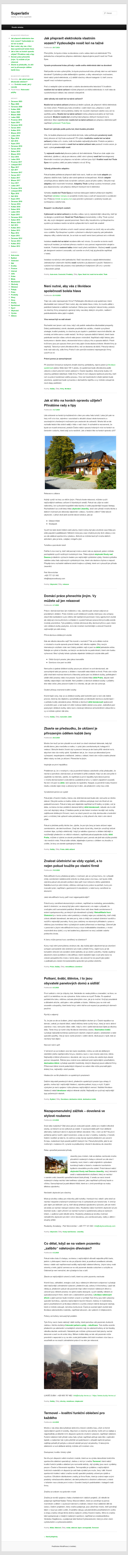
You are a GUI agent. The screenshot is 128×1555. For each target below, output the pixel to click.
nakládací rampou (59, 195)
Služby (52, 389)
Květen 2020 (15, 109)
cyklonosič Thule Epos (61, 123)
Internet (14, 271)
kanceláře (63, 717)
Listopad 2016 (16, 191)
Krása (13, 276)
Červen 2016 (15, 204)
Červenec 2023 (16, 101)
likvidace (68, 389)
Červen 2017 (15, 175)
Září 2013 (14, 225)
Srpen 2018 (15, 143)
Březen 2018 (15, 154)
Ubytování (53, 584)
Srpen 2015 (15, 214)
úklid (70, 717)
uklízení (72, 849)
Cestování (62, 274)
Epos (80, 274)
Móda (52, 1527)
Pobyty (13, 289)
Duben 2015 (15, 220)
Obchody (14, 284)
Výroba (13, 313)
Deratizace (65, 1099)
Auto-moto (54, 274)
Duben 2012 (15, 246)
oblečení (74, 1527)
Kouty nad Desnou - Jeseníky (73, 1232)
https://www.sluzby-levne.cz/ (104, 1395)
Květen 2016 (15, 206)
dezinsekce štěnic (75, 1099)
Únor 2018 (15, 156)
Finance (14, 268)
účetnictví (78, 966)
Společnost (15, 305)
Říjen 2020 (15, 104)
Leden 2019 (15, 135)
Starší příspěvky (51, 1536)
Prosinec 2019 (16, 120)
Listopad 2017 (16, 164)
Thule (105, 274)
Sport (80, 1527)
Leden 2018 (15, 159)
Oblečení (58, 1527)
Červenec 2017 (16, 172)
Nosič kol (86, 274)
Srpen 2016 (15, 199)
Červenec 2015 (16, 217)
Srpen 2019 (15, 122)
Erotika (13, 266)
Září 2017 (14, 170)
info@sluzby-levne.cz (82, 1395)
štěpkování (79, 1401)
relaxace (66, 584)
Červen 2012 (15, 241)
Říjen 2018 (15, 138)
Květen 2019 (15, 130)
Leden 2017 (15, 185)
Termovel (95, 1527)
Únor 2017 (15, 183)
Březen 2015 (15, 222)
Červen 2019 (15, 127)
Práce (52, 966)
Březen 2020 (15, 114)
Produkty (69, 274)
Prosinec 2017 (16, 162)
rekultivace (70, 1401)
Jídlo (13, 273)
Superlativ (20, 13)
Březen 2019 (15, 133)
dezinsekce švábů (89, 1099)
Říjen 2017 (15, 167)
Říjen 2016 (15, 193)
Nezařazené (15, 281)
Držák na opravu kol (63, 198)
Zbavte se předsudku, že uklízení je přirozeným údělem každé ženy (22, 67)
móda (68, 1527)
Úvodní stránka (17, 27)
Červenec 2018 (16, 146)
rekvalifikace (69, 966)
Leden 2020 (15, 117)
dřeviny (63, 1401)
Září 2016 (14, 196)
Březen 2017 (15, 180)
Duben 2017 (15, 178)
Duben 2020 (15, 112)
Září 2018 (14, 141)
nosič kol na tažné (96, 274)
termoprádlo (86, 1527)
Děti (12, 263)
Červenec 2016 (16, 201)
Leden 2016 (15, 212)
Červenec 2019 (16, 125)
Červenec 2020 (16, 106)
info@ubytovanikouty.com (105, 1226)
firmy (62, 389)
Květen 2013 (15, 227)
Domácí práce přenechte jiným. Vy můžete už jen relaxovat (20, 59)
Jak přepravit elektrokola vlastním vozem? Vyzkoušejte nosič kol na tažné (22, 41)
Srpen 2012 (15, 235)
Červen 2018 (15, 148)
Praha (62, 849)
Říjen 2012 (15, 233)
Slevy (13, 297)
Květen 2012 (15, 243)
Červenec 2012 (16, 238)
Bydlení (52, 1099)
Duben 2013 (15, 230)
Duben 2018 (15, 151)
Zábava (13, 316)
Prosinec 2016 (16, 188)
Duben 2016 (15, 209)
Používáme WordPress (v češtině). (64, 1546)
